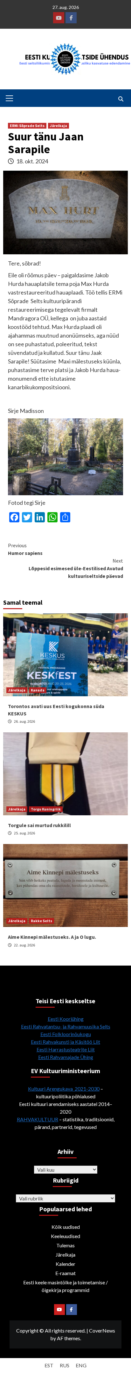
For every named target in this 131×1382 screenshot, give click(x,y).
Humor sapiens (25, 549)
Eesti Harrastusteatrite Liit (66, 1049)
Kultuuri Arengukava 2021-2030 (64, 1089)
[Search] (121, 99)
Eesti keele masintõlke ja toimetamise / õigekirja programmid (65, 1286)
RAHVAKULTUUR (37, 1119)
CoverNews (102, 1330)
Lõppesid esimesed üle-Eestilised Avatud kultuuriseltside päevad (76, 568)
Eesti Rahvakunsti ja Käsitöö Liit (65, 1042)
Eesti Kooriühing (66, 1019)
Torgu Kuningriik (46, 809)
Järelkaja (58, 125)
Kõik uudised (66, 1227)
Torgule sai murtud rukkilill (39, 825)
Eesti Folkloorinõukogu (65, 1034)
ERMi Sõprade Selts (27, 125)
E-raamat (65, 1273)
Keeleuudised (65, 1236)
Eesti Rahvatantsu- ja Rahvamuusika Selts (65, 1026)
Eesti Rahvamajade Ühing (65, 1057)
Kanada (38, 690)
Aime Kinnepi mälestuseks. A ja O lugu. (52, 937)
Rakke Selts (41, 920)
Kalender (65, 1264)
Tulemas (65, 1245)
